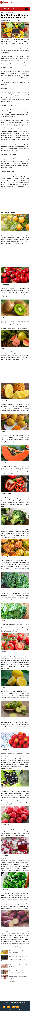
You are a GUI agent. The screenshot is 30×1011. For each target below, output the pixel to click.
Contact (12, 1002)
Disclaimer (18, 1002)
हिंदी (7, 5)
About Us (5, 1002)
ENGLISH (2, 5)
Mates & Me (7, 8)
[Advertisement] (15, 201)
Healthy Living (14, 8)
